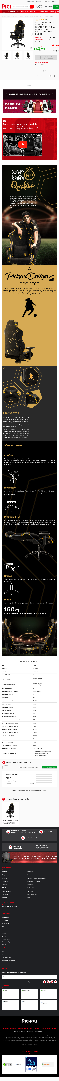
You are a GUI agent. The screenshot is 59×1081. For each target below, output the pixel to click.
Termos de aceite (6, 957)
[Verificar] (7, 1065)
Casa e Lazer (30, 891)
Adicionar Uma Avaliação (49, 767)
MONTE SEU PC (24, 11)
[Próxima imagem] (31, 34)
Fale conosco (5, 955)
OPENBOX (52, 11)
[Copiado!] (50, 76)
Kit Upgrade (30, 875)
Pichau (41, 42)
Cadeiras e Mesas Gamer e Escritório (37, 878)
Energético (5, 894)
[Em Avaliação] (31, 1064)
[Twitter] (51, 981)
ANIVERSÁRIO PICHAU (43, 11)
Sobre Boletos (6, 945)
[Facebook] (44, 981)
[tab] (6, 55)
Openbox (4, 897)
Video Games (5, 888)
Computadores (6, 875)
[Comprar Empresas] (29, 857)
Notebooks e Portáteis (33, 881)
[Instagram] (48, 981)
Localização (5, 920)
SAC (3, 952)
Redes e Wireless (32, 888)
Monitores (4, 878)
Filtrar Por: (6, 765)
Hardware (4, 871)
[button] (43, 71)
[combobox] (22, 6)
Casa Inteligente (6, 891)
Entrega (4, 933)
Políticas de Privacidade (8, 960)
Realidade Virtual (31, 894)
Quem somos (5, 917)
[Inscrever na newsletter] (55, 977)
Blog (3, 926)
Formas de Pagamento (8, 942)
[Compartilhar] (54, 75)
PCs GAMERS (33, 11)
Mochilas (4, 884)
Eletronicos (5, 881)
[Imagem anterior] (4, 34)
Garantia (4, 936)
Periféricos (30, 871)
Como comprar (6, 939)
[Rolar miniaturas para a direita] (32, 56)
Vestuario (30, 884)
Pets (28, 897)
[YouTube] (55, 981)
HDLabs (35, 1044)
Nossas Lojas (5, 923)
